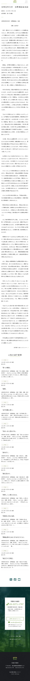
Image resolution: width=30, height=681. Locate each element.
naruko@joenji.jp (16, 622)
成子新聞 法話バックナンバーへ (21, 347)
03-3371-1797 (16, 604)
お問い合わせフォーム (15, 618)
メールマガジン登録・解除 (15, 636)
